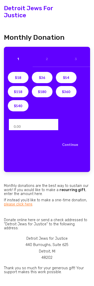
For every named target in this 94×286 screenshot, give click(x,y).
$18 (18, 78)
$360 (66, 92)
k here (18, 204)
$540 (18, 106)
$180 (42, 92)
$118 (18, 92)
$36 (42, 78)
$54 (66, 78)
